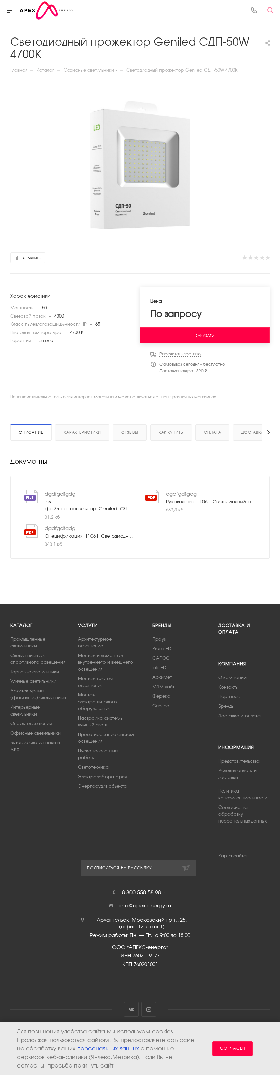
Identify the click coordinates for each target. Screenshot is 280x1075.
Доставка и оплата (239, 715)
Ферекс (161, 696)
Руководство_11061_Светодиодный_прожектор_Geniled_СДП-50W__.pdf (211, 501)
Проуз (159, 639)
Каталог (21, 625)
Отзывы (129, 432)
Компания (232, 663)
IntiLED (159, 667)
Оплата (212, 432)
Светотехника (93, 767)
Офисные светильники (35, 733)
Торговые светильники (34, 671)
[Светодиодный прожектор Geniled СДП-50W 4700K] (140, 165)
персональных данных (108, 1048)
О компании (232, 677)
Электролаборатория (102, 776)
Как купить (171, 432)
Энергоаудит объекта (102, 786)
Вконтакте (131, 1009)
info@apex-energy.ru (145, 905)
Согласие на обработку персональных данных (242, 814)
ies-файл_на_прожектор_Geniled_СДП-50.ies (90, 505)
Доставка (252, 432)
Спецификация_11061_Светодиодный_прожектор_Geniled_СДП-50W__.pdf (90, 536)
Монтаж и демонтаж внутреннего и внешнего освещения (105, 662)
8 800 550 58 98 (141, 892)
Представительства (239, 761)
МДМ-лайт (163, 686)
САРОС (161, 658)
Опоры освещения (31, 723)
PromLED (161, 648)
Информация (236, 747)
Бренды (162, 625)
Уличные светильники (33, 681)
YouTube (148, 1009)
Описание (31, 432)
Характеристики (82, 432)
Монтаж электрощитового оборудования (97, 701)
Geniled (160, 705)
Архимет (162, 677)
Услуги (88, 625)
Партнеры (229, 696)
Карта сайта (232, 855)
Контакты (228, 687)
